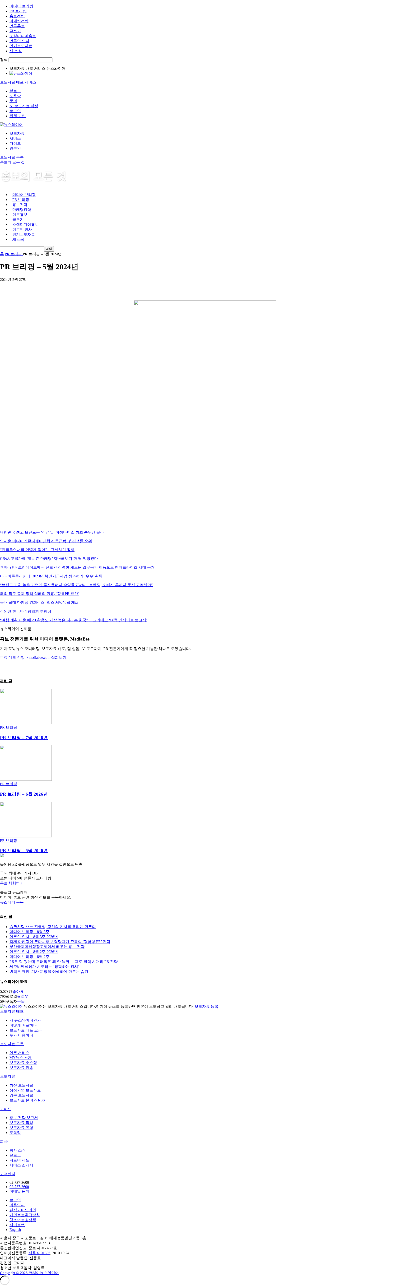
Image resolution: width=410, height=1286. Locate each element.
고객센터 (7, 1174)
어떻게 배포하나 (23, 1025)
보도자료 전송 (21, 1068)
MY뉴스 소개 (20, 1058)
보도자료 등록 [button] (12, 157)
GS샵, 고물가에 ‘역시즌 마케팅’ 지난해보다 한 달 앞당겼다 (49, 559)
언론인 (15, 148)
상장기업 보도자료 (25, 1090)
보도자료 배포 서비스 (18, 82)
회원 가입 (17, 116)
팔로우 (22, 996)
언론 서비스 (19, 1053)
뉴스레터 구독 (12, 902)
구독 (21, 1001)
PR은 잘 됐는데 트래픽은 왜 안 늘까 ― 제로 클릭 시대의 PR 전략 (63, 962)
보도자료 (17, 133)
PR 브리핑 (18, 11)
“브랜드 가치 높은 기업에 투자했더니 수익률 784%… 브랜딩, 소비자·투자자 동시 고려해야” (76, 585)
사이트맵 (17, 1225)
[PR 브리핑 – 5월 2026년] (26, 836)
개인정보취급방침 (24, 1215)
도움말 (15, 96)
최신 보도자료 (21, 1085)
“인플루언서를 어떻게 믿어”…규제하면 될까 (37, 550)
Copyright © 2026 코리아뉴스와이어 (29, 1273)
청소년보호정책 (22, 1220)
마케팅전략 (18, 21)
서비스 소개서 (21, 1165)
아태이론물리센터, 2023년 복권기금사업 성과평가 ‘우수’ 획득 (51, 576)
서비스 (15, 138)
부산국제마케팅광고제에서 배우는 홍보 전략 (46, 947)
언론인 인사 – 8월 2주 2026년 (33, 952)
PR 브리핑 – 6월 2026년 (24, 794)
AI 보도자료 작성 (23, 106)
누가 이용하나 (21, 1035)
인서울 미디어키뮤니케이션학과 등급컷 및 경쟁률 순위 (46, 541)
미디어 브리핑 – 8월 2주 (29, 957)
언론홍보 (17, 26)
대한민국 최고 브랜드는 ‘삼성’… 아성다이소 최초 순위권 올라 (52, 532)
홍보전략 (17, 16)
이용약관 (17, 1205)
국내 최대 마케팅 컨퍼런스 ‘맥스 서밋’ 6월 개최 (39, 602)
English (15, 1230)
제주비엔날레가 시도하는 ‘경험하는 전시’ (44, 967)
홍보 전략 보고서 (23, 1118)
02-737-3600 (19, 1187)
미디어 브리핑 (21, 6)
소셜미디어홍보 (22, 36)
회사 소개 (17, 1150)
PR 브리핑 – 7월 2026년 (24, 737)
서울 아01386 (39, 1253)
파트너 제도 (19, 1160)
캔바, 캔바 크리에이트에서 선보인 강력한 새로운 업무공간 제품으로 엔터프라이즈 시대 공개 (77, 567)
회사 (4, 1141)
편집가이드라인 (22, 1210)
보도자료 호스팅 (23, 1063)
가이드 (15, 143)
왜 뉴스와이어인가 (25, 1020)
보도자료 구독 (12, 1044)
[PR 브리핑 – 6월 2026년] (26, 779)
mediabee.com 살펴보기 (47, 657)
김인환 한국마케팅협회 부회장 (25, 611)
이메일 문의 (21, 1191)
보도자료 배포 (12, 1011)
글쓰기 (15, 31)
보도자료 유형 (21, 1128)
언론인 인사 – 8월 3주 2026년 (33, 937)
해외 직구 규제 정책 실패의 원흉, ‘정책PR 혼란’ (39, 594)
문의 (13, 101)
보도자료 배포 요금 (25, 1030)
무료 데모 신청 (14, 657)
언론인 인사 (19, 41)
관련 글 (6, 681)
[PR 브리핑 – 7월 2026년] (26, 723)
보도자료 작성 (21, 1123)
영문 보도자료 (21, 1095)
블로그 (15, 91)
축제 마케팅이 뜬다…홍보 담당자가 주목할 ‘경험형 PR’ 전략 (59, 942)
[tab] (205, 1011)
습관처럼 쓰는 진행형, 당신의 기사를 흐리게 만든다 (52, 927)
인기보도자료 (20, 46)
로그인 (15, 111)
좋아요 (18, 991)
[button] (205, 883)
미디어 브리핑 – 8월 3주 (29, 932)
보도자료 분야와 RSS (27, 1100)
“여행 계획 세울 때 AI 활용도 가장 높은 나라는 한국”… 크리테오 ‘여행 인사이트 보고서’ (73, 620)
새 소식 (15, 51)
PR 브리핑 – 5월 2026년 (24, 850)
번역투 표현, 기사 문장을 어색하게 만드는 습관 (48, 972)
